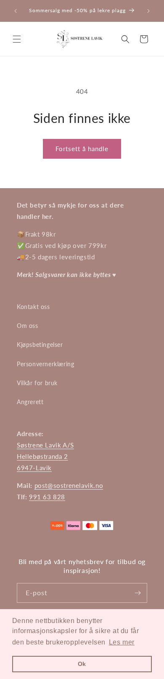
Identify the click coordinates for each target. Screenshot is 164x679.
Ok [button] (82, 663)
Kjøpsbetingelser (40, 344)
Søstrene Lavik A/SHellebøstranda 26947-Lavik (45, 456)
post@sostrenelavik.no (68, 485)
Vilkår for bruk (37, 382)
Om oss (27, 325)
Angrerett (30, 401)
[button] (17, 39)
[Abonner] (137, 593)
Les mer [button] (122, 642)
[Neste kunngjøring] (148, 11)
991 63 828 (47, 497)
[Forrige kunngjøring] (15, 11)
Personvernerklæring (45, 363)
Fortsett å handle (82, 148)
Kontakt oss (33, 306)
